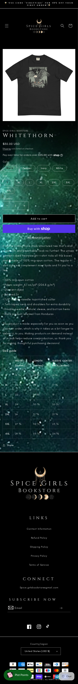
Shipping (7, 149)
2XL (54, 182)
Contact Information (39, 528)
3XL (68, 182)
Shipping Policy (39, 546)
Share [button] (10, 445)
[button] (7, 26)
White (59, 168)
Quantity (8, 198)
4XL (9, 190)
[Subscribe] (61, 608)
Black (10, 168)
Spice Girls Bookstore (32, 679)
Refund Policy (39, 537)
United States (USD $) (37, 651)
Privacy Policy (39, 555)
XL (41, 182)
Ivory (44, 168)
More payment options (39, 237)
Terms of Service (39, 564)
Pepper (27, 168)
